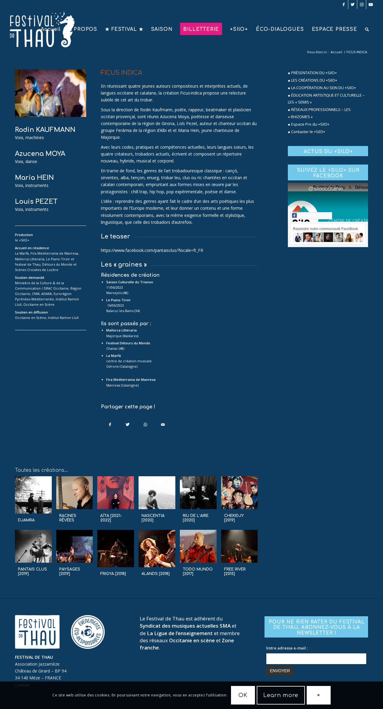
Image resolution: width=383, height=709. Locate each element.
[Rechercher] (367, 29)
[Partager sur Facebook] (110, 424)
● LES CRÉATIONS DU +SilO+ (312, 80)
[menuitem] (51, 29)
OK (242, 695)
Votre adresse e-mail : (287, 648)
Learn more (280, 695)
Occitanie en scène (192, 640)
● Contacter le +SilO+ (306, 131)
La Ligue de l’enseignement (180, 633)
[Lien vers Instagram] (361, 4)
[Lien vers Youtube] (370, 4)
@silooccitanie (325, 189)
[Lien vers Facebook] (343, 4)
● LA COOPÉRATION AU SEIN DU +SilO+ (322, 87)
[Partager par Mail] (163, 424)
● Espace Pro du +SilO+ (308, 124)
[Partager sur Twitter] (127, 424)
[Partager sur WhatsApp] (145, 424)
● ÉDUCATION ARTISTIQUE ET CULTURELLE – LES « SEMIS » (326, 98)
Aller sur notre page (314, 216)
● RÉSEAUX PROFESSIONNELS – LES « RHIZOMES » (319, 113)
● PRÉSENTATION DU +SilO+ (312, 72)
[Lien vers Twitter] (352, 4)
